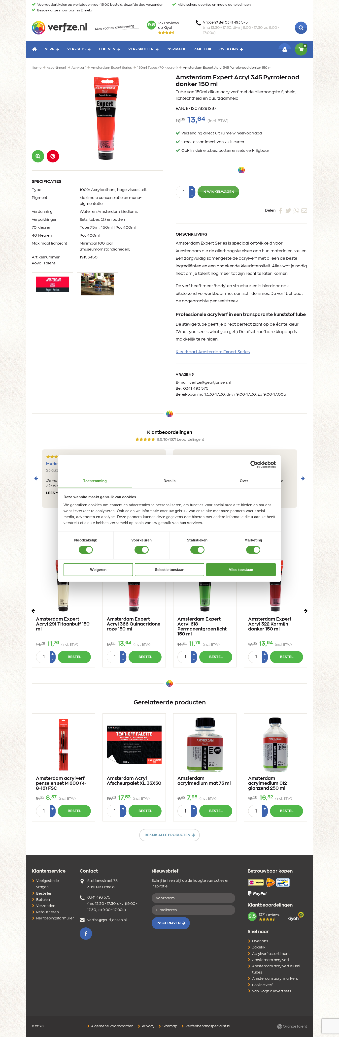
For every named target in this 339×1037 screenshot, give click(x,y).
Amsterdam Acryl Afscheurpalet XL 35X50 (134, 781)
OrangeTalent (294, 1026)
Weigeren (98, 569)
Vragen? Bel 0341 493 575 (241, 28)
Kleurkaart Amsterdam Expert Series (213, 352)
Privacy (147, 1026)
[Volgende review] (303, 478)
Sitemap (169, 1026)
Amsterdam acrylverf (270, 960)
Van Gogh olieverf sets (271, 991)
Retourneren (47, 912)
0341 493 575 (195, 388)
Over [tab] (244, 480)
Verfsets (76, 49)
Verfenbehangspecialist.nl (207, 1026)
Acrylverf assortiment (271, 954)
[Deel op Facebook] (280, 210)
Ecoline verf (262, 985)
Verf (49, 49)
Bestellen (44, 893)
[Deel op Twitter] (288, 210)
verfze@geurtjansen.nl (210, 382)
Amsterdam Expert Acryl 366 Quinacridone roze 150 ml (133, 624)
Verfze (59, 27)
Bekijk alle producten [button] (167, 835)
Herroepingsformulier (55, 918)
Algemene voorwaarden (112, 1026)
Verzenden (45, 906)
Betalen (43, 900)
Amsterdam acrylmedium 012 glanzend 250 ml (267, 783)
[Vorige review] (36, 478)
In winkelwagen (218, 192)
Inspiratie (176, 49)
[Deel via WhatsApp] (296, 210)
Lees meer (56, 493)
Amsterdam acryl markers (275, 978)
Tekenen (107, 49)
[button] (53, 156)
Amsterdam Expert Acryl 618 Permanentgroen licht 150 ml (202, 626)
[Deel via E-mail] (304, 210)
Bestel (74, 657)
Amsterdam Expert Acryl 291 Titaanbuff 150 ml (63, 624)
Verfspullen (141, 49)
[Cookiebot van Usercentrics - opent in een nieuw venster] (254, 464)
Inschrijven (169, 923)
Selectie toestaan (169, 569)
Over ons (228, 49)
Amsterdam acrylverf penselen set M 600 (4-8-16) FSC (61, 783)
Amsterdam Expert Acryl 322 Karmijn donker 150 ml (269, 624)
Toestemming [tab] (95, 480)
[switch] (142, 550)
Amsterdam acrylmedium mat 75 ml (204, 781)
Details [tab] (170, 480)
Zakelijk (202, 49)
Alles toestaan (241, 569)
